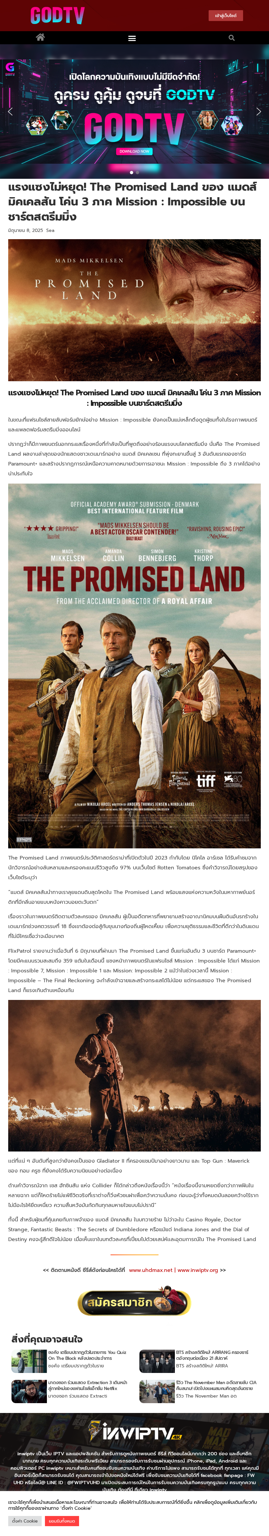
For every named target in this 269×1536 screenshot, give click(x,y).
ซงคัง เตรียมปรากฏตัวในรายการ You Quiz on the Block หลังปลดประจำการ (87, 1355)
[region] (134, 111)
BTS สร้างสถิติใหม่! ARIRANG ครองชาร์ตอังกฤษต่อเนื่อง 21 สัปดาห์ (212, 1355)
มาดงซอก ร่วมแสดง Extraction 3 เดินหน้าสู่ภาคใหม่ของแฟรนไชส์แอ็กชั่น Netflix (87, 1385)
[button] (132, 38)
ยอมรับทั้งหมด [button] (62, 1521)
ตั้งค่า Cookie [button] (25, 1521)
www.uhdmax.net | (153, 1270)
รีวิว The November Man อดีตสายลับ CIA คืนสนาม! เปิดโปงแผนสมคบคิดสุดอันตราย (216, 1385)
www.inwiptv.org (198, 1270)
